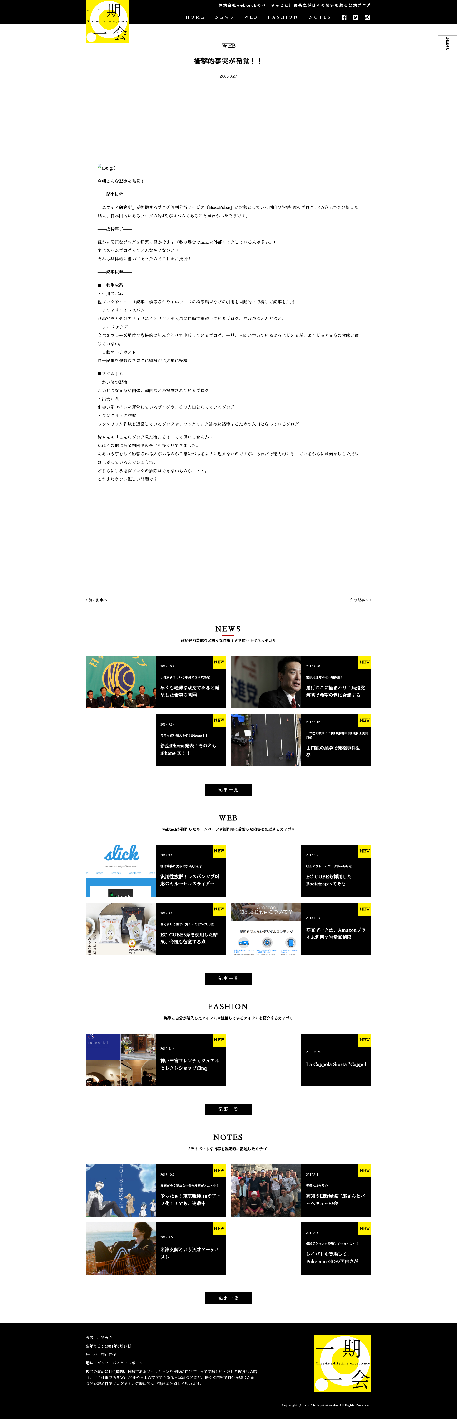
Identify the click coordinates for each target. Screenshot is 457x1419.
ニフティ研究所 (117, 207)
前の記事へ (97, 600)
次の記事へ (359, 600)
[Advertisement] (228, 121)
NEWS (224, 17)
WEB (251, 17)
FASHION (283, 17)
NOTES (320, 17)
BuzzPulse (219, 207)
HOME (195, 17)
